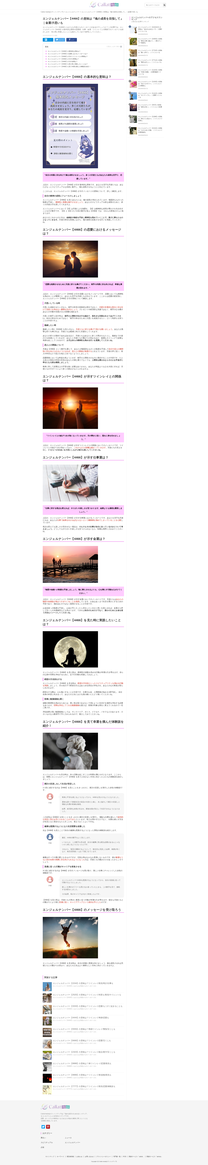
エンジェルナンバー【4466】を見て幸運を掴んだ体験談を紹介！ (69, 66)
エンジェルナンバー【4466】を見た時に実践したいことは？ (68, 64)
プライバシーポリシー (103, 1156)
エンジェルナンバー (72, 12)
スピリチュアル (47, 1142)
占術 (42, 1147)
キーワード (60, 1156)
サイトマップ (50, 1156)
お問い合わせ (89, 1156)
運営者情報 (70, 1156)
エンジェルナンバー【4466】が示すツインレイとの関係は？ (68, 56)
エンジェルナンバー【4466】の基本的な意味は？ (64, 51)
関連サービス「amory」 (154, 1156)
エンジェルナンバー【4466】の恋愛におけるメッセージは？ (68, 54)
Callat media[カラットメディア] (52, 12)
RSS (124, 1156)
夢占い (43, 1138)
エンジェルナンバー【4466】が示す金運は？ (63, 61)
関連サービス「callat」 (136, 1156)
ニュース (68, 1138)
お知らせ (79, 1156)
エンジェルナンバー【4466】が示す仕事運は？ (63, 59)
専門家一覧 (117, 1156)
